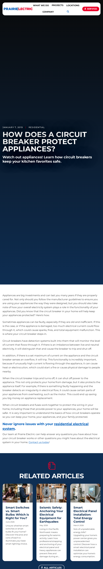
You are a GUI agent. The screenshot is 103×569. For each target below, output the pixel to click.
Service (92, 9)
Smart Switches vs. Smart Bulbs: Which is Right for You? (17, 513)
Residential (37, 127)
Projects (57, 5)
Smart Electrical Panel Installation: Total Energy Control (85, 514)
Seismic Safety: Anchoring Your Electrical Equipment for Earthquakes (51, 514)
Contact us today (39, 442)
